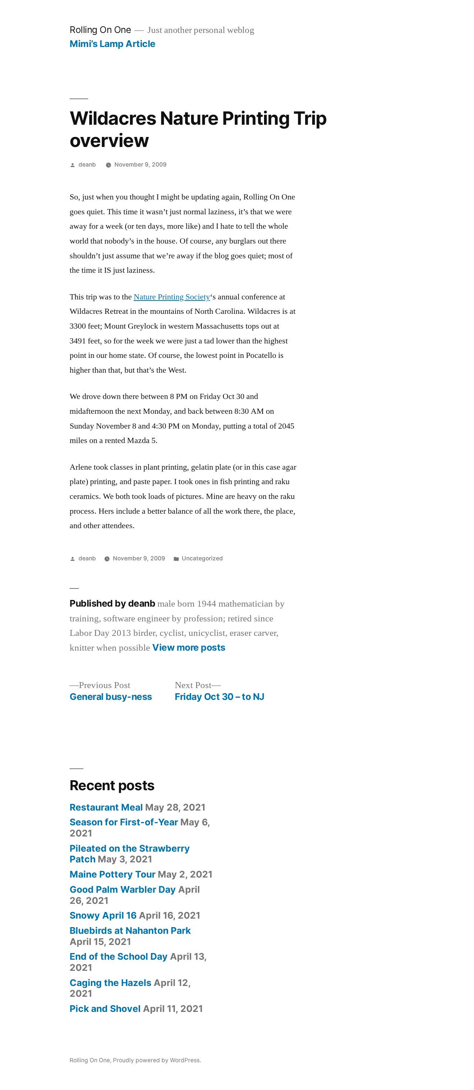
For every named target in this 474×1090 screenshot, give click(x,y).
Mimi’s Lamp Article (113, 43)
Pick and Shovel (105, 1008)
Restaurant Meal (106, 807)
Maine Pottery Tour (113, 874)
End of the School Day (119, 956)
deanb (87, 164)
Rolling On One (100, 29)
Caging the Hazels (110, 982)
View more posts (189, 647)
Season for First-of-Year (124, 822)
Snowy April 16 (103, 915)
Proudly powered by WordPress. (157, 1060)
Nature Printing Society (172, 297)
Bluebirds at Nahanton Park (130, 930)
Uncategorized (202, 558)
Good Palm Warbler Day (123, 889)
